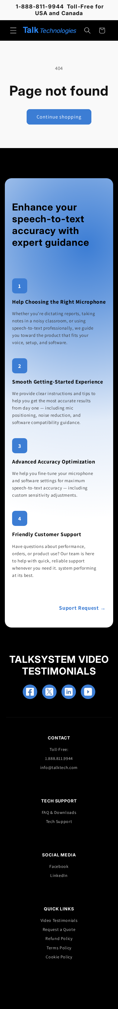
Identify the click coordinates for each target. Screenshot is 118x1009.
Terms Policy (59, 947)
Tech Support (59, 821)
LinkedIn (58, 875)
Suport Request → (82, 607)
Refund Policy (59, 938)
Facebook (58, 866)
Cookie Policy (59, 957)
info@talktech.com (59, 767)
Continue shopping (59, 116)
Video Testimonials (59, 920)
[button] (13, 30)
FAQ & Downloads (59, 812)
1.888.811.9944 (59, 758)
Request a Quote (59, 929)
